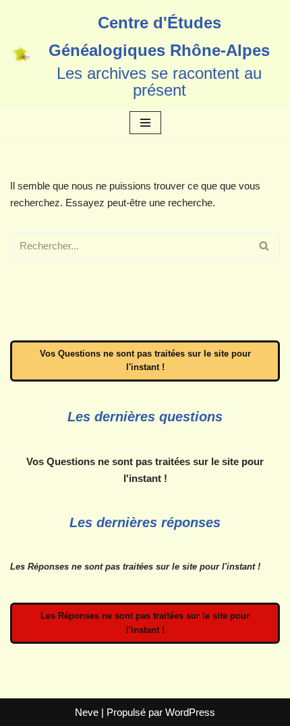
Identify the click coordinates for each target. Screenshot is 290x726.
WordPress (190, 712)
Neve (86, 712)
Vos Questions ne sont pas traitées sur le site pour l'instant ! (145, 361)
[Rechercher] (265, 246)
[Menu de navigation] (145, 122)
